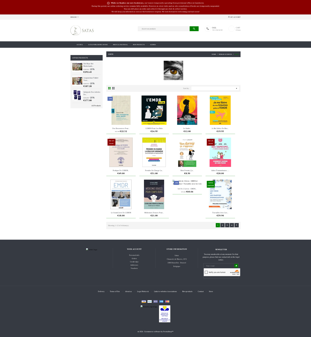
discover (149, 301)
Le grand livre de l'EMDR (121, 213)
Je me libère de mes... (220, 128)
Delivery (101, 291)
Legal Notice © (143, 291)
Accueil (80, 44)
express (155, 301)
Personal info (134, 255)
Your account (134, 249)
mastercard (161, 301)
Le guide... (187, 128)
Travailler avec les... (220, 213)
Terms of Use (115, 291)
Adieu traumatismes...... (220, 170)
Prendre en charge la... (154, 170)
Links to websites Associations (165, 291)
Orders (134, 258)
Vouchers (134, 268)
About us (128, 291)
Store (211, 291)
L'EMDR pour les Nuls (154, 128)
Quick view (125, 122)
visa (144, 301)
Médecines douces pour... (154, 213)
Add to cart (116, 122)
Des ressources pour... (121, 128)
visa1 (167, 301)
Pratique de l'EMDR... (121, 170)
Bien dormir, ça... (187, 170)
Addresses (134, 265)
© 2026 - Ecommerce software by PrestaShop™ (155, 331)
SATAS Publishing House (98, 44)
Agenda (153, 44)
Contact (201, 291)
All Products (96, 105)
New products (139, 44)
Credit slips (134, 262)
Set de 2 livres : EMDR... (187, 189)
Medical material (120, 44)
